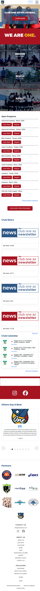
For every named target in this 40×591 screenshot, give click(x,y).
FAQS (20, 550)
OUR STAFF (20, 542)
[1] (12, 449)
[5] (23, 449)
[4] (20, 449)
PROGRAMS (20, 568)
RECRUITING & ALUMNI (21, 553)
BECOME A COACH (20, 558)
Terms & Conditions (29, 585)
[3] (17, 449)
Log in (30, 1)
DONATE (20, 555)
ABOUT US (21, 540)
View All (35, 333)
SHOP (21, 581)
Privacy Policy (21, 588)
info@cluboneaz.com (21, 527)
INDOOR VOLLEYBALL (20, 573)
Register (16, 124)
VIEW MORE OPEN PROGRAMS (20, 208)
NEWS (21, 548)
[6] (25, 449)
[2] (15, 449)
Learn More (6, 124)
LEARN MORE (20, 18)
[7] (28, 449)
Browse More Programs (30, 201)
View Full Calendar (31, 371)
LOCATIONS (20, 545)
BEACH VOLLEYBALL (21, 571)
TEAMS (21, 577)
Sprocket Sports (15, 585)
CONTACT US (21, 560)
